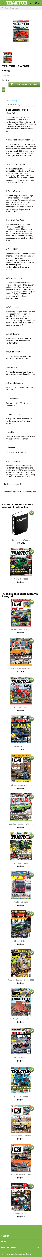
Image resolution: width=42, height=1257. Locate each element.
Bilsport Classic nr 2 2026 (21, 785)
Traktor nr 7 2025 (21, 863)
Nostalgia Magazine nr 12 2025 (21, 824)
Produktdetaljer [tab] (15, 104)
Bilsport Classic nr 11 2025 (21, 1175)
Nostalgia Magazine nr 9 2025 (21, 668)
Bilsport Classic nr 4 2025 (21, 629)
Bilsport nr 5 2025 (21, 1214)
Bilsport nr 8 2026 (21, 746)
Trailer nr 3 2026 (21, 902)
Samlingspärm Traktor (21, 540)
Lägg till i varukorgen (24, 84)
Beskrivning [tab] (12, 100)
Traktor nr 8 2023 (21, 579)
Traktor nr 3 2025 (21, 1097)
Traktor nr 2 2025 (21, 707)
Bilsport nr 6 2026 (21, 941)
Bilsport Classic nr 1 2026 (21, 1136)
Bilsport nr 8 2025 (21, 1058)
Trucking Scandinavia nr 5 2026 (21, 980)
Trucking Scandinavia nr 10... (21, 1019)
